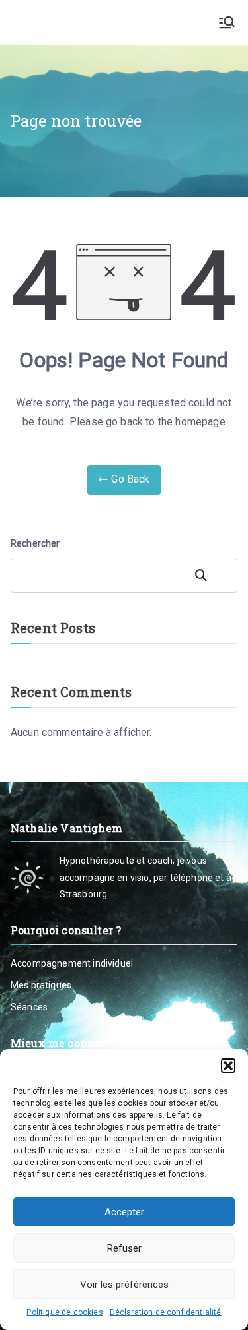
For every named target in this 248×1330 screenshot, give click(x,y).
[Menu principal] (226, 22)
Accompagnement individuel (72, 963)
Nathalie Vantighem (65, 22)
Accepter (124, 1212)
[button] (228, 1065)
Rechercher (35, 543)
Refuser (124, 1248)
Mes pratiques (41, 985)
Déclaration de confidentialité (166, 1312)
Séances (29, 1007)
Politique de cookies (64, 1312)
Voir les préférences (124, 1284)
